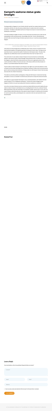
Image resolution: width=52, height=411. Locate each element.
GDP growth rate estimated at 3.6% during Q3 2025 (18, 316)
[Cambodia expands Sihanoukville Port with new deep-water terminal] (26, 189)
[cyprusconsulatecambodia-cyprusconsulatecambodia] (26, 3)
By (6, 17)
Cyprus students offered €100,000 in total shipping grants (20, 171)
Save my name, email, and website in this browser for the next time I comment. (22, 388)
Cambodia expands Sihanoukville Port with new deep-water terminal (22, 207)
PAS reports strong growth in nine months (15, 352)
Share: (5, 127)
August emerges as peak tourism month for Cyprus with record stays (23, 243)
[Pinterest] (15, 127)
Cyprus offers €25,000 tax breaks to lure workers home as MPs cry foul (23, 279)
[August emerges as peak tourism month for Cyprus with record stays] (26, 225)
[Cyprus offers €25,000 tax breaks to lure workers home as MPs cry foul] (26, 261)
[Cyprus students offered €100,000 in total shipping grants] (26, 153)
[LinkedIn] (12, 127)
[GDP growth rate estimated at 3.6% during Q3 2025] (26, 297)
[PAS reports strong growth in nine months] (26, 333)
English (40, 0)
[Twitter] (10, 127)
